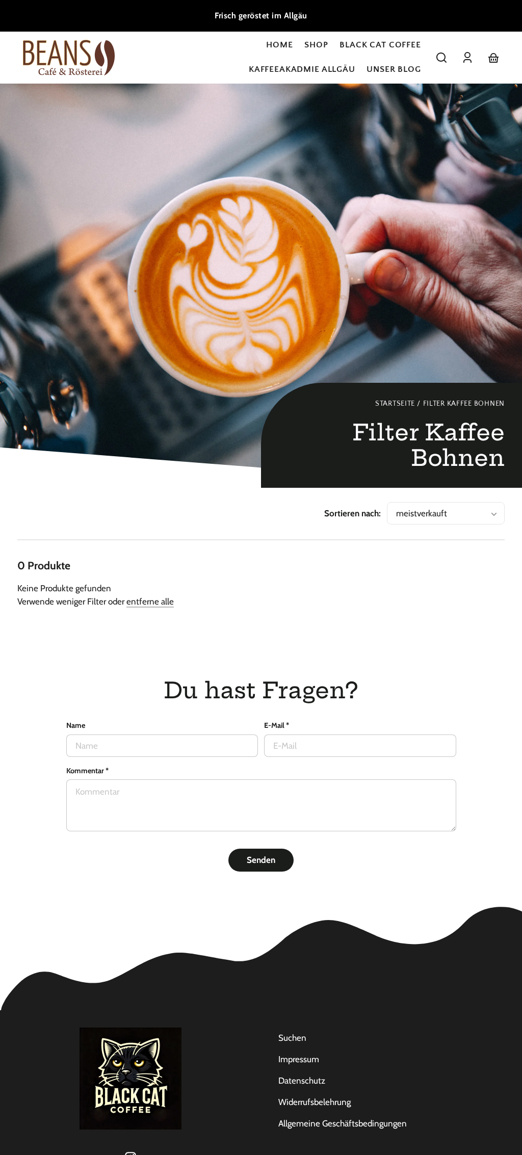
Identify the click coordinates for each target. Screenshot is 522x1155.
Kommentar (87, 770)
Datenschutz (301, 1080)
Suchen (292, 1038)
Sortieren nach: (352, 513)
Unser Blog (394, 69)
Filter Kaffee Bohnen (464, 404)
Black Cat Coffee (380, 44)
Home (279, 44)
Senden (261, 860)
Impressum (298, 1059)
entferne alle (150, 601)
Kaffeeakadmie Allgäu (302, 69)
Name (75, 725)
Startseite (395, 404)
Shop (316, 44)
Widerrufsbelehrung (314, 1102)
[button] (441, 57)
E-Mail (276, 725)
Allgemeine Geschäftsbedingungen (342, 1123)
